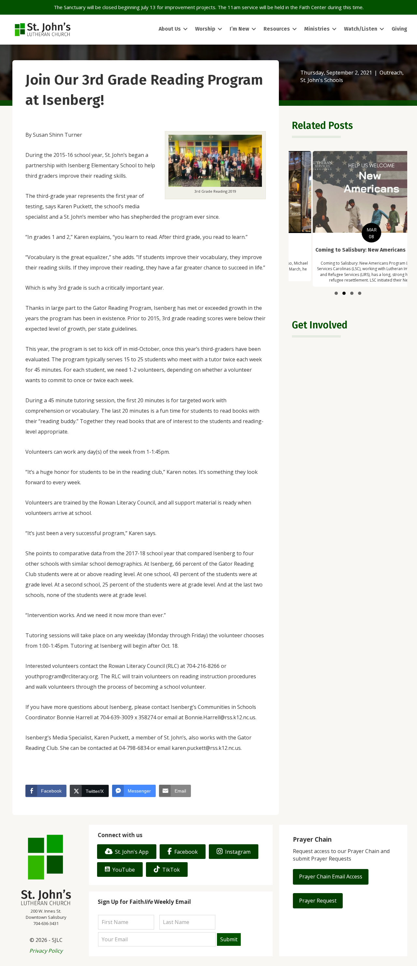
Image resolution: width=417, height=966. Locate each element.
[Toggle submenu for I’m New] (254, 29)
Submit (228, 939)
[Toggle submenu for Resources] (294, 29)
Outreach (391, 72)
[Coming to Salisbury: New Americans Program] (347, 219)
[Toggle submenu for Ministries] (334, 29)
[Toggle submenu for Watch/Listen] (382, 29)
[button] (336, 293)
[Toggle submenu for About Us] (185, 29)
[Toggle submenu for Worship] (220, 29)
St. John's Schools (321, 80)
